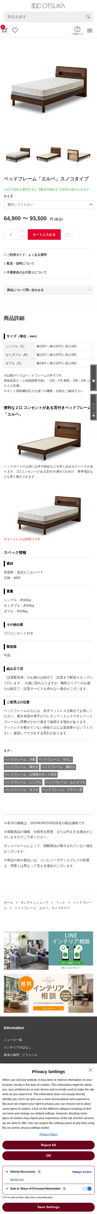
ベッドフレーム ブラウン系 (62, 789)
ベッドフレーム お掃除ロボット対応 (31, 774)
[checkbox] (87, 1189)
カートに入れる (44, 234)
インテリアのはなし (17, 1047)
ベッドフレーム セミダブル (65, 782)
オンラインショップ (34, 902)
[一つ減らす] (22, 237)
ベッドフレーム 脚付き (21, 767)
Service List (17, 1179)
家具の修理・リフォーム (20, 1055)
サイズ (8, 196)
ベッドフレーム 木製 (20, 759)
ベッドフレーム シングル (23, 782)
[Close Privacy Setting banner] (90, 1070)
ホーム (8, 902)
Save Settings (48, 1207)
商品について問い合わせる (25, 290)
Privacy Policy (48, 1134)
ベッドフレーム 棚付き (58, 767)
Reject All (48, 1145)
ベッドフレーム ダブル (21, 789)
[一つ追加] (22, 231)
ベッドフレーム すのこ (55, 759)
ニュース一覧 (13, 1040)
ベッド (60, 902)
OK (48, 1155)
